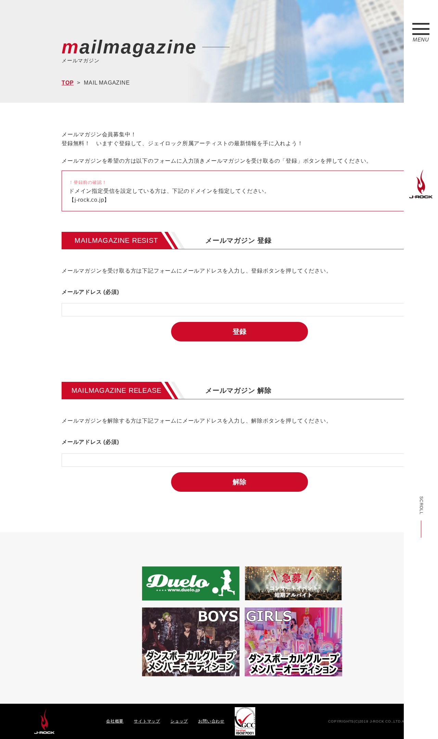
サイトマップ (147, 721)
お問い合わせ (211, 721)
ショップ (179, 721)
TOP (68, 83)
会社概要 (115, 721)
